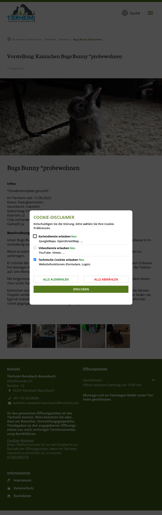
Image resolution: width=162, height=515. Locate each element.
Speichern (81, 289)
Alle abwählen (106, 279)
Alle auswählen (56, 279)
